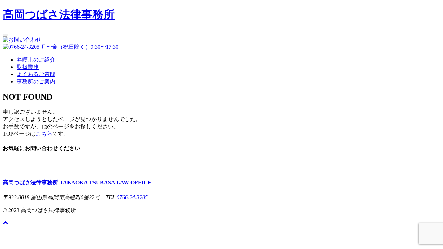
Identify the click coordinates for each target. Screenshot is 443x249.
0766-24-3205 (132, 197)
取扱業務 (28, 67)
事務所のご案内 (36, 81)
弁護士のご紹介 (36, 60)
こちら (44, 134)
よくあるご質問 (36, 74)
